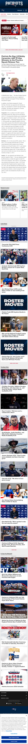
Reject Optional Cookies (14, 737)
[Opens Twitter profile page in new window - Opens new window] (7, 75)
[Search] (23, 10)
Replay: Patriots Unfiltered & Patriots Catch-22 (17, 20)
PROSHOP (19, 10)
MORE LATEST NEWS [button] (14, 363)
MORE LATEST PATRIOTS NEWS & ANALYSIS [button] (14, 49)
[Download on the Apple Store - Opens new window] (9, 703)
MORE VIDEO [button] (14, 549)
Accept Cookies (14, 741)
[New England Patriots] (14, 709)
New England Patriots (10, 73)
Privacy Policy (9, 730)
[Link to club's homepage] (2, 10)
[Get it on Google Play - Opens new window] (18, 704)
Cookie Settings (14, 733)
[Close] (26, 715)
